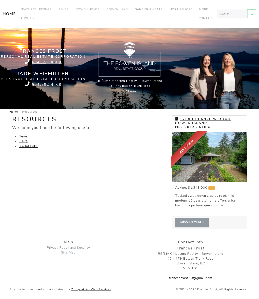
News (23, 136)
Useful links (28, 146)
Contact (206, 18)
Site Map (68, 252)
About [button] (26, 18)
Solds (63, 9)
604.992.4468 (47, 84)
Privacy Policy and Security (68, 247)
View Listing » (192, 222)
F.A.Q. (23, 141)
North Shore (181, 9)
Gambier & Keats (149, 9)
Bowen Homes (88, 9)
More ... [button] (205, 9)
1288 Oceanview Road (205, 119)
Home (9, 14)
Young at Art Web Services (91, 289)
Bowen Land (117, 9)
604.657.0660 (47, 62)
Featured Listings (36, 9)
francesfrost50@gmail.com (190, 278)
